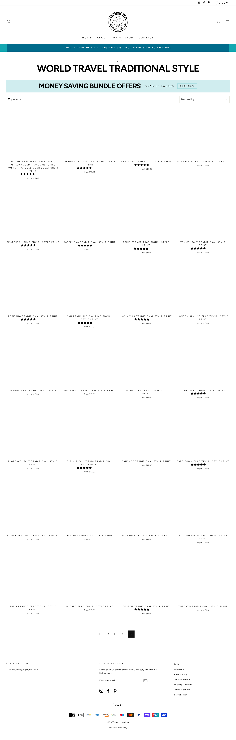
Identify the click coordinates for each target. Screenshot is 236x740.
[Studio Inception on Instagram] (101, 691)
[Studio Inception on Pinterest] (115, 691)
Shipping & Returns (183, 684)
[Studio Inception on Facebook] (108, 691)
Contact (146, 37)
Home (87, 37)
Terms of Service (182, 679)
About (102, 37)
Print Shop (123, 37)
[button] (27, 174)
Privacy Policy (180, 674)
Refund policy (180, 695)
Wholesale (179, 669)
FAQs (176, 664)
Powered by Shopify (118, 727)
